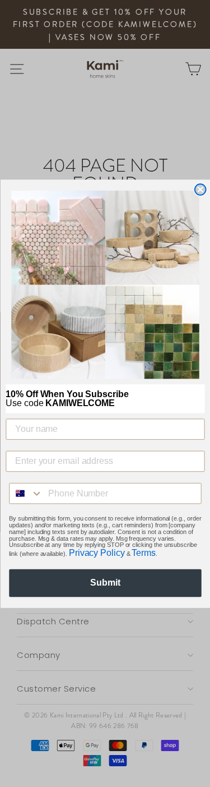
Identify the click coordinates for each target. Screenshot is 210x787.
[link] (105, 284)
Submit (105, 582)
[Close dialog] (200, 189)
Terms (143, 553)
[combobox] (26, 493)
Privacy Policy (96, 553)
